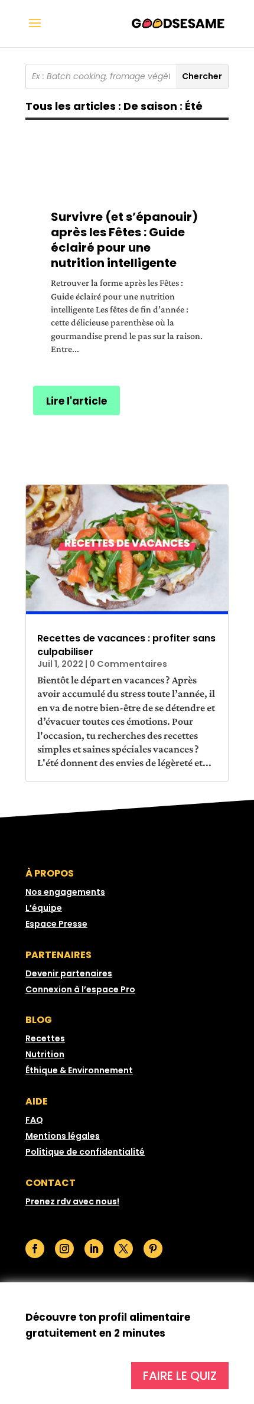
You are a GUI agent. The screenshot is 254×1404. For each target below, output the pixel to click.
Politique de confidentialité (85, 1152)
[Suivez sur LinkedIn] (93, 1248)
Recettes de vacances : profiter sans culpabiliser (126, 644)
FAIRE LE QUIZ (180, 1375)
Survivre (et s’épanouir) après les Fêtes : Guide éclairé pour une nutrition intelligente (124, 240)
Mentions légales (62, 1136)
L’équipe (43, 908)
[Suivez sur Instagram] (64, 1248)
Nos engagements (65, 892)
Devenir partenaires (68, 973)
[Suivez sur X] (123, 1248)
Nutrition (44, 1054)
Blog (38, 1020)
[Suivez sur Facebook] (34, 1248)
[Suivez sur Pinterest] (153, 1248)
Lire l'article (76, 401)
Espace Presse (56, 924)
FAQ (34, 1120)
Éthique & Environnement (79, 1070)
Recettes (45, 1038)
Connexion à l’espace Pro (80, 989)
